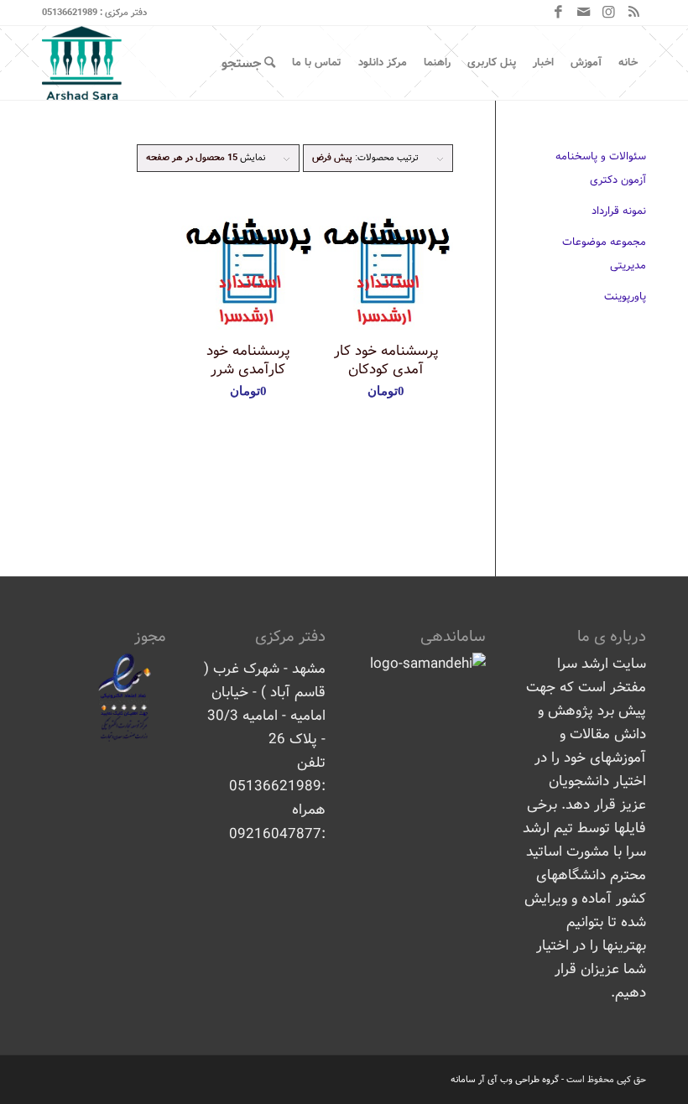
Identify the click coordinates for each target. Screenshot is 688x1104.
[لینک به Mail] (583, 12)
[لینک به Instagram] (608, 12)
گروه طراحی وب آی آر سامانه (505, 1079)
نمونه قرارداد (619, 211)
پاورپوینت (625, 296)
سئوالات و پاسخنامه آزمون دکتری (600, 168)
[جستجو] (248, 63)
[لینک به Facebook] (558, 12)
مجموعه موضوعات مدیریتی (604, 253)
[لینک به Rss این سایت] (633, 12)
